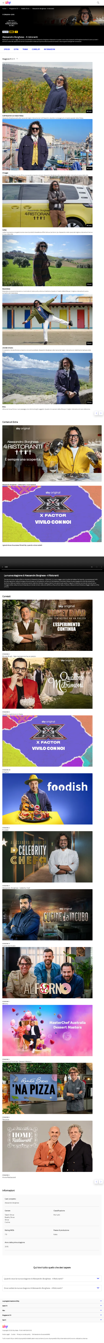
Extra (16, 49)
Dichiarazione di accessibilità (41, 1334)
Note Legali (6, 1334)
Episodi (7, 49)
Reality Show (25, 8)
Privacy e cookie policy (24, 1334)
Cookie (13, 1334)
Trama (25, 49)
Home (4, 8)
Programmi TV (13, 8)
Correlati (36, 49)
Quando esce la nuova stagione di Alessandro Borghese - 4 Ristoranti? (33, 1279)
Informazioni (49, 49)
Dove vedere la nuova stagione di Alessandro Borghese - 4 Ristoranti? (33, 1288)
